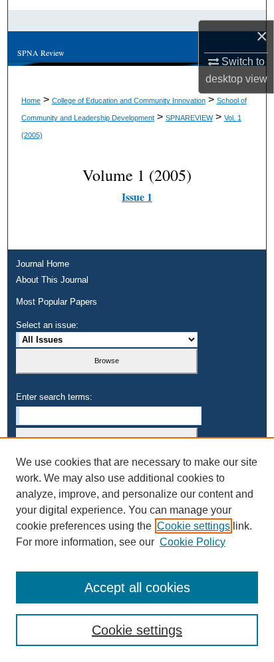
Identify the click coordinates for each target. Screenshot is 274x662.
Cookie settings (193, 526)
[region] (137, 549)
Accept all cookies (137, 587)
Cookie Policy (192, 542)
